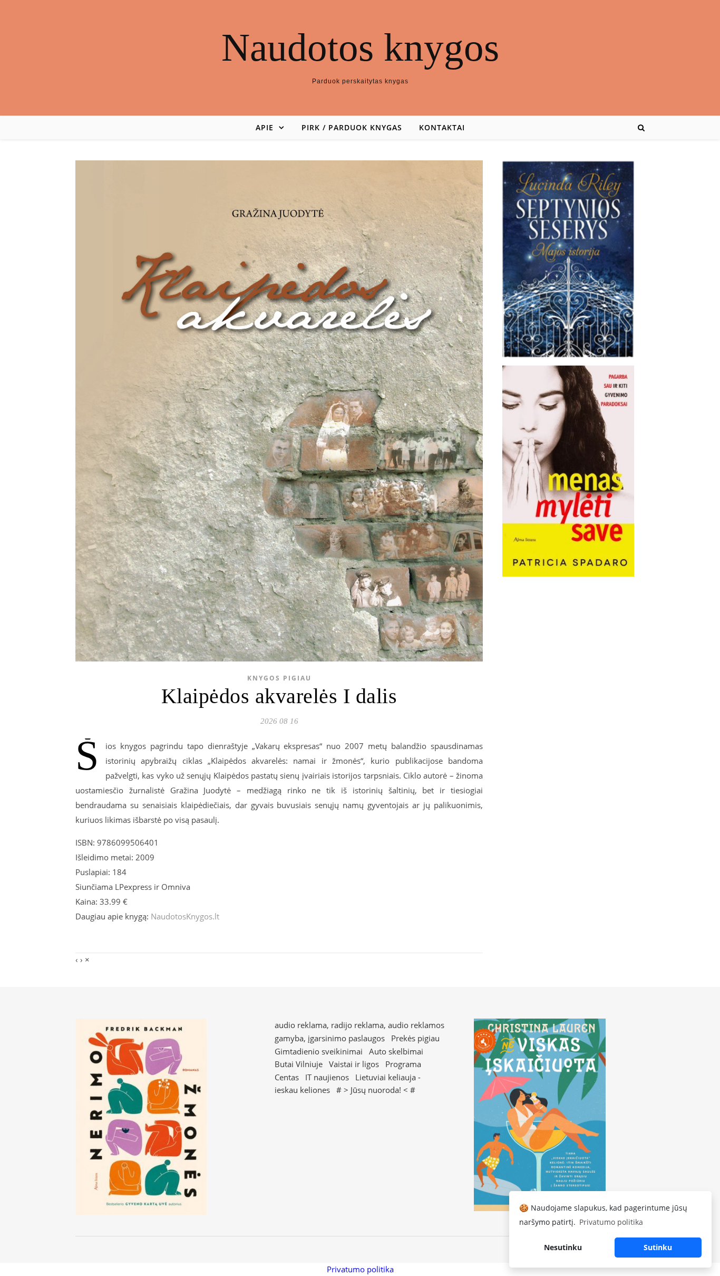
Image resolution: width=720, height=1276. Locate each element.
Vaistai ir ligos (354, 1064)
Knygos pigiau (279, 678)
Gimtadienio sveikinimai (319, 1051)
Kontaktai (442, 127)
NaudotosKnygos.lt (185, 916)
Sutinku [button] (658, 1247)
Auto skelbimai (396, 1051)
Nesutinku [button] (563, 1247)
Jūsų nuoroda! (376, 1090)
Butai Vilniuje (299, 1064)
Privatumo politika (360, 1269)
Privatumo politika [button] (611, 1222)
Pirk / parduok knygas (351, 127)
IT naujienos (327, 1077)
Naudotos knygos (360, 47)
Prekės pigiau (415, 1038)
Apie (265, 127)
